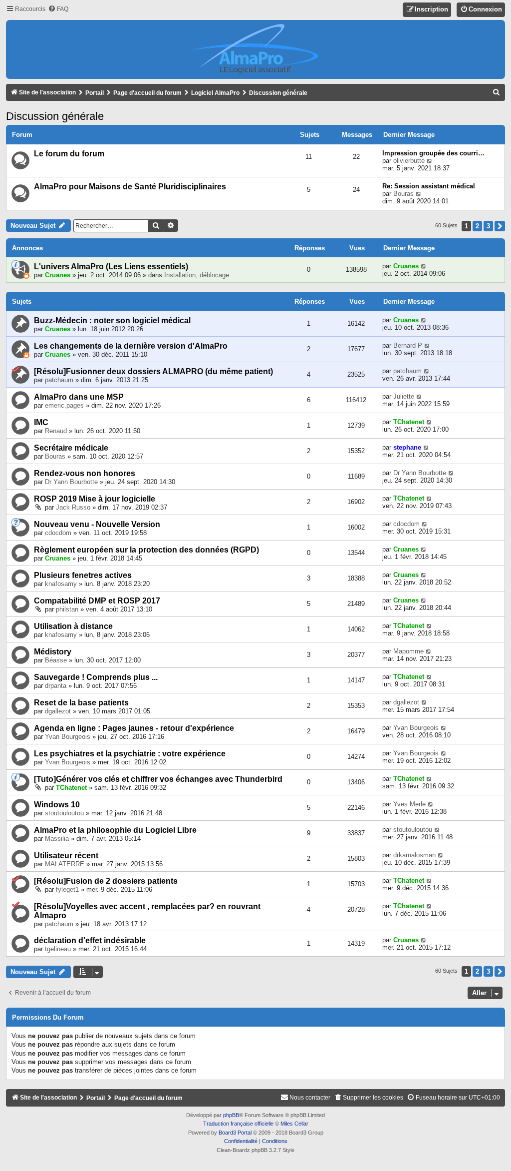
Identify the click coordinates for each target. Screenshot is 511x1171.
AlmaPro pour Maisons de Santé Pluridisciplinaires (130, 186)
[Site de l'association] (255, 49)
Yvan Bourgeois (67, 736)
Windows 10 (57, 804)
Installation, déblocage (196, 275)
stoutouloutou (64, 813)
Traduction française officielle (238, 1124)
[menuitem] (58, 9)
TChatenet (408, 422)
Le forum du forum (69, 153)
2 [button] (477, 226)
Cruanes (57, 275)
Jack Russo (73, 507)
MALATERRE (64, 864)
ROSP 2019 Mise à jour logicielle (94, 499)
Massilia (57, 838)
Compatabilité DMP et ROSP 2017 (97, 600)
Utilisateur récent (66, 855)
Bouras (403, 193)
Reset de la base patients (81, 702)
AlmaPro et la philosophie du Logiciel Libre (115, 830)
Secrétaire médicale (71, 448)
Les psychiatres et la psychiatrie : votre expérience (130, 753)
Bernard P (407, 345)
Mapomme (408, 651)
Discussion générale (55, 116)
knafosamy (61, 583)
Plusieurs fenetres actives (83, 575)
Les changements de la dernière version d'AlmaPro (131, 346)
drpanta (55, 685)
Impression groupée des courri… (433, 153)
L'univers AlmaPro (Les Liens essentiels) (111, 266)
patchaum (59, 380)
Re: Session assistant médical (428, 186)
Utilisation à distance (73, 626)
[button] (500, 226)
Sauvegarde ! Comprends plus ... (96, 677)
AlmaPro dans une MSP (79, 397)
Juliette (403, 396)
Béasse (56, 660)
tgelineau (58, 949)
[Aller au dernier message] (424, 266)
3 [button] (488, 226)
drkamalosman (414, 855)
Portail (94, 92)
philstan (67, 609)
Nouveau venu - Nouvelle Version (97, 524)
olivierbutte (409, 160)
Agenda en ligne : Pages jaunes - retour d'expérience (134, 728)
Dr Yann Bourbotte (71, 482)
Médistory (52, 651)
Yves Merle (409, 804)
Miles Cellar (294, 1124)
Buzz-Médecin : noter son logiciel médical (112, 320)
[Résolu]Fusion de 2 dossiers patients (106, 881)
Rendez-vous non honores (84, 473)
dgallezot (58, 711)
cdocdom (58, 533)
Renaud (56, 431)
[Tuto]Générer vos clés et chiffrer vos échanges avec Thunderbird (158, 779)
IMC (41, 422)
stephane (407, 447)
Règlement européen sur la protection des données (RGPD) (146, 550)
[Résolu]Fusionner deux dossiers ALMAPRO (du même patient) (153, 371)
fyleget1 (67, 889)
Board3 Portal (235, 1133)
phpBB (231, 1115)
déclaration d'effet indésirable (90, 940)
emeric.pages (64, 405)
